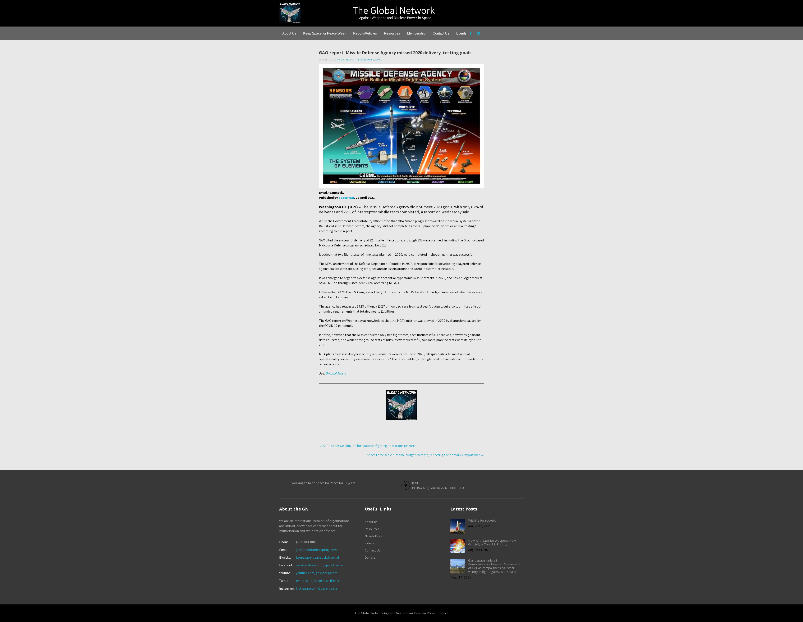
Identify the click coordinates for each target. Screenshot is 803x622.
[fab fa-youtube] (478, 34)
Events (461, 33)
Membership (416, 33)
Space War (346, 197)
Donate (370, 557)
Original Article (335, 373)
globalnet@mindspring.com (308, 550)
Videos (369, 543)
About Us (289, 33)
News (378, 59)
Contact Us (441, 33)
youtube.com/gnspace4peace (317, 573)
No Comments (345, 59)
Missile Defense (364, 59)
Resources (392, 33)
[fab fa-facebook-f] (470, 34)
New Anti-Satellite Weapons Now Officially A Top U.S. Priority (492, 542)
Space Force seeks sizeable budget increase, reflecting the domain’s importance (425, 455)
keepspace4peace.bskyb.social (317, 557)
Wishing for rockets (482, 520)
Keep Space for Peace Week (324, 33)
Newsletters (373, 536)
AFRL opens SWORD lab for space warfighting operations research (367, 446)
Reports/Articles (365, 33)
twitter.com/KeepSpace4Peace (318, 580)
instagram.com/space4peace (316, 588)
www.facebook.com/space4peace (319, 565)
